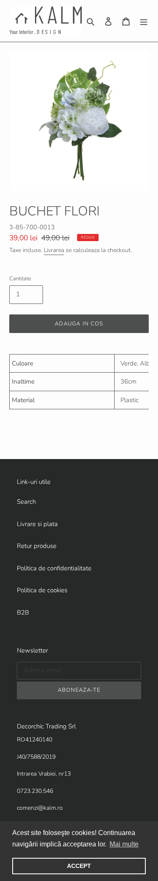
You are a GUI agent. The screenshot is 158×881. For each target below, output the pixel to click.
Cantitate (20, 278)
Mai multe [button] (124, 844)
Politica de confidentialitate (54, 568)
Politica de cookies (42, 590)
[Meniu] (144, 21)
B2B (23, 612)
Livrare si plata (37, 524)
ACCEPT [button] (79, 865)
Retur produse (36, 546)
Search (26, 501)
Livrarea (54, 250)
